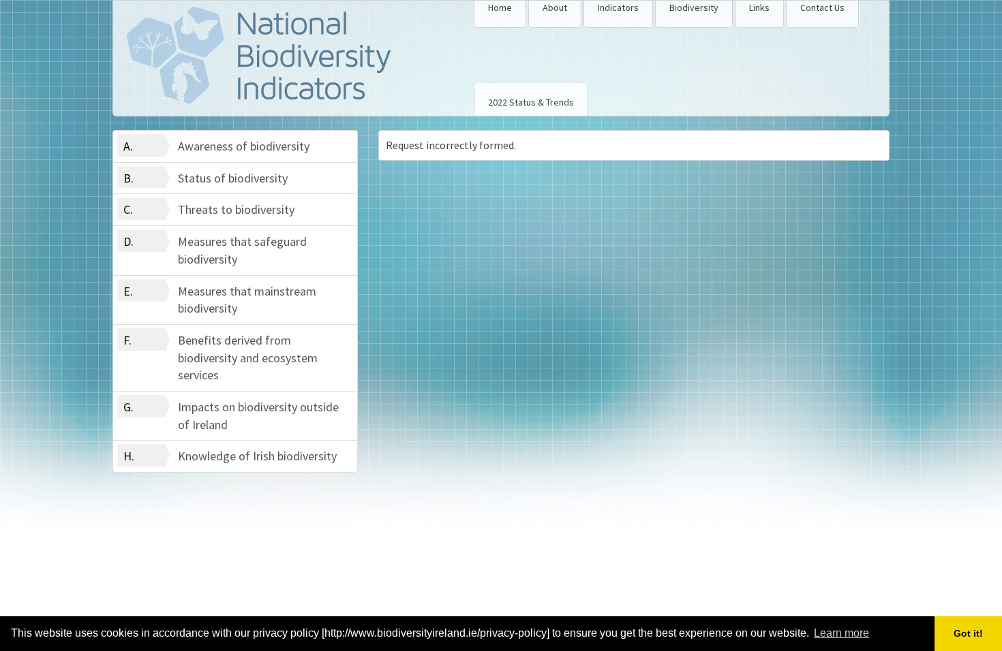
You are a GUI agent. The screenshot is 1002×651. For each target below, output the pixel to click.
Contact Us (822, 7)
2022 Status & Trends (531, 102)
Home (500, 7)
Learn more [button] (841, 633)
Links (759, 7)
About (555, 7)
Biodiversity (693, 7)
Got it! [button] (968, 633)
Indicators (618, 7)
